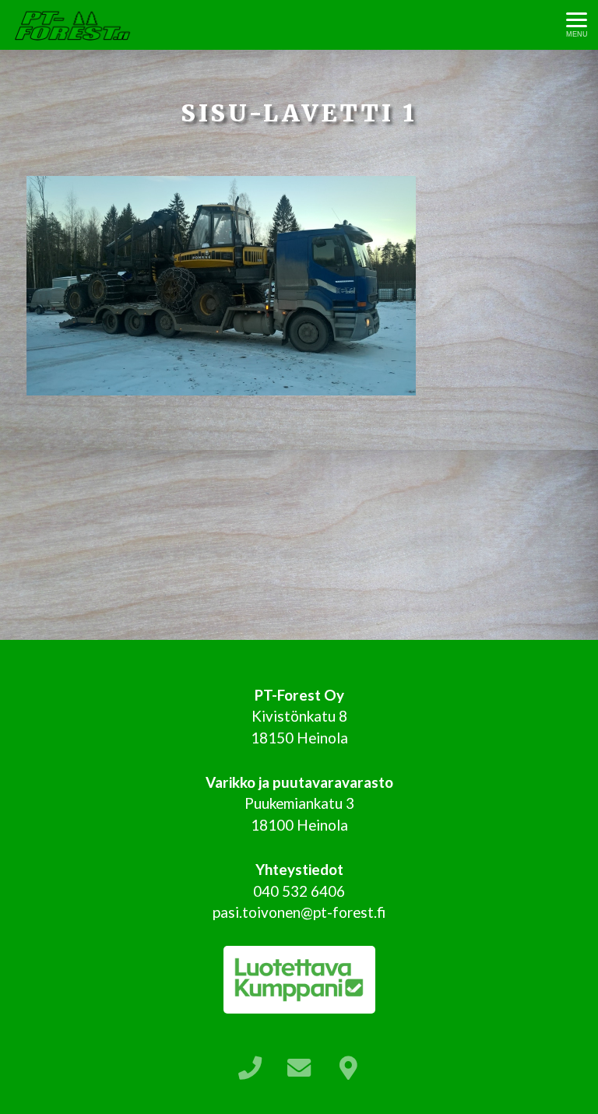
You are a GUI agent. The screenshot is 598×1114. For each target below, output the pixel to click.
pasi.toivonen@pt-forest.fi (299, 912)
